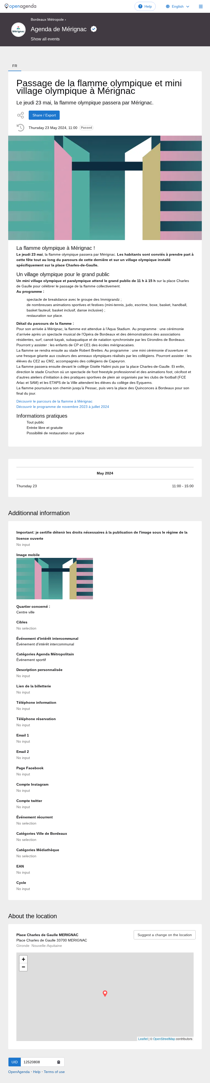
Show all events (45, 39)
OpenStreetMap (164, 1038)
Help (148, 6)
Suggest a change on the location (165, 935)
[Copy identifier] (59, 1062)
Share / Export (44, 115)
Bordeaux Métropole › (48, 19)
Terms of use (54, 1072)
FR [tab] (14, 66)
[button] (105, 993)
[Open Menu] (201, 6)
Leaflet (143, 1038)
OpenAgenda (19, 1072)
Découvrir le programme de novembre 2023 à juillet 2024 (62, 407)
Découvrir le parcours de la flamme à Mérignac (54, 401)
